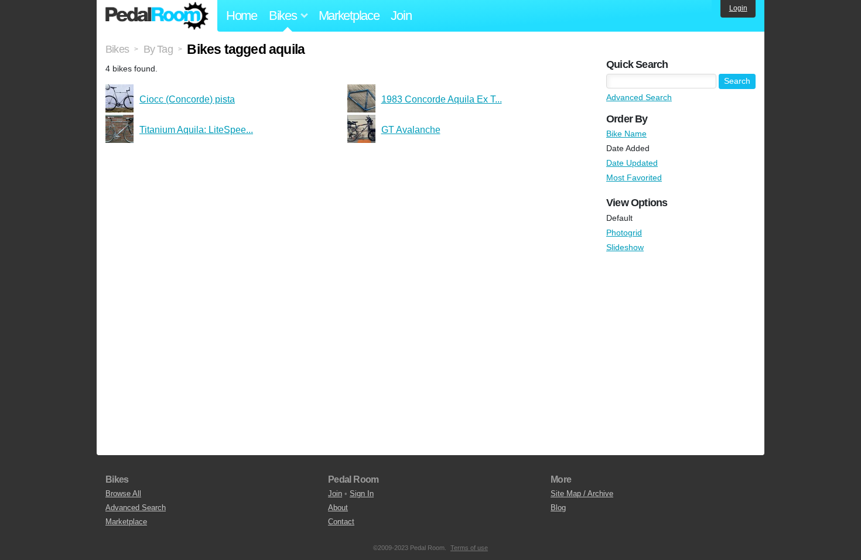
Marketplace (349, 15)
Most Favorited (634, 177)
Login (738, 8)
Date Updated (632, 163)
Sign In (362, 493)
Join (401, 15)
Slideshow (625, 247)
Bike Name (626, 133)
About (338, 507)
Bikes (117, 49)
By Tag (158, 49)
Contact (341, 521)
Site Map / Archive (582, 493)
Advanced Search (639, 97)
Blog (558, 507)
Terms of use (469, 547)
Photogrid (624, 232)
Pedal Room (157, 16)
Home (241, 15)
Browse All (123, 493)
